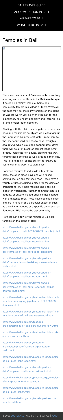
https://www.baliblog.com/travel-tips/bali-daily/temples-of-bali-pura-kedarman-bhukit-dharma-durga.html (28, 286)
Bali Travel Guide (31, 5)
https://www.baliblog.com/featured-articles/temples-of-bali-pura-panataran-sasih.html (26, 346)
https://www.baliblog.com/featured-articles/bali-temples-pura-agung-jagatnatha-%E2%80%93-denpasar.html (30, 301)
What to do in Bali (31, 25)
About (55, 415)
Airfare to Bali (31, 18)
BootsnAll (17, 415)
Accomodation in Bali (31, 12)
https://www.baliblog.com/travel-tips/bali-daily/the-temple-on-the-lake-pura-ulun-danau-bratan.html (29, 262)
